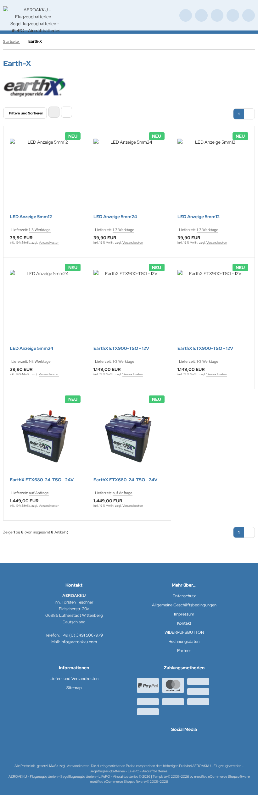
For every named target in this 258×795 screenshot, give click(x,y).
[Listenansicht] (66, 112)
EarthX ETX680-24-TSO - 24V (42, 480)
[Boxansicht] (53, 112)
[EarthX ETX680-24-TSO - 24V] (45, 437)
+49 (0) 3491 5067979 (82, 635)
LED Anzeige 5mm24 (115, 216)
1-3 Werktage (40, 229)
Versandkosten (49, 242)
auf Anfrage (39, 492)
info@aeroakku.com (79, 641)
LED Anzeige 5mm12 (31, 216)
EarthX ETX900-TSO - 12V (121, 348)
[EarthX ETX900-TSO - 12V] (128, 305)
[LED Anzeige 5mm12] (45, 174)
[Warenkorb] (233, 15)
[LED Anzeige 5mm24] (128, 174)
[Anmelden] (217, 15)
